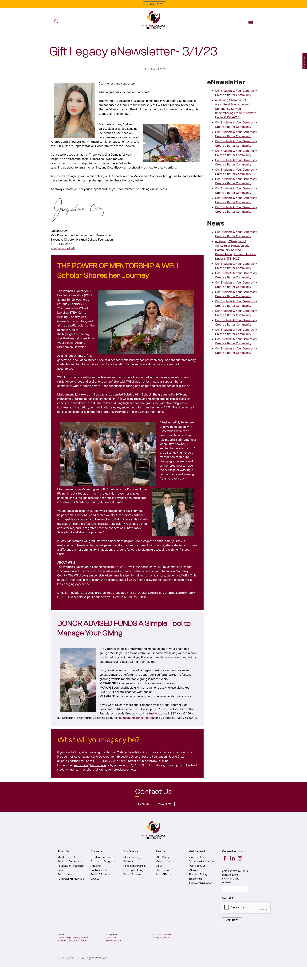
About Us (63, 851)
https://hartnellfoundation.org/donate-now (107, 769)
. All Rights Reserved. (94, 958)
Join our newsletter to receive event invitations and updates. (235, 876)
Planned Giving (198, 874)
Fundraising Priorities (71, 878)
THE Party (162, 857)
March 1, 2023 (158, 69)
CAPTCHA (228, 897)
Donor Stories (132, 874)
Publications (65, 874)
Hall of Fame (163, 874)
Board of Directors (69, 861)
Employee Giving (133, 870)
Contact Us (196, 857)
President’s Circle (134, 865)
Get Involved (197, 851)
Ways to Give (197, 865)
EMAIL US (143, 803)
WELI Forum (163, 870)
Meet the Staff (67, 857)
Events (160, 851)
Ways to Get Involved (202, 861)
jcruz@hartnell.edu (63, 248)
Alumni (193, 870)
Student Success (102, 857)
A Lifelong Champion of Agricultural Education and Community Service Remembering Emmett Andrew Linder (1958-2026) (235, 108)
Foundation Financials (71, 865)
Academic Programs (103, 861)
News (61, 870)
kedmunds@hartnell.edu (138, 717)
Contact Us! (304, 62)
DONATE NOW (154, 3)
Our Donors (130, 851)
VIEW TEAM (164, 803)
